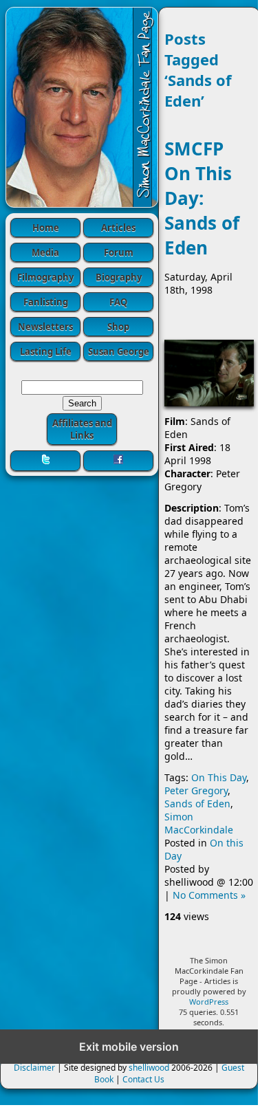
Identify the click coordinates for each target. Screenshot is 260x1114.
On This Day (218, 777)
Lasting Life (46, 351)
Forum (118, 252)
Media (45, 252)
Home (45, 227)
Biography (119, 277)
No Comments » (209, 895)
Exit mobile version (129, 1046)
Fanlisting (45, 302)
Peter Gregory (196, 790)
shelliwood (149, 1067)
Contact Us (143, 1079)
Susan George (118, 351)
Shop (118, 326)
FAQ (118, 302)
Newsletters (45, 326)
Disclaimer (34, 1067)
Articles (118, 227)
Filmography (45, 277)
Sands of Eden (197, 803)
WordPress (208, 1001)
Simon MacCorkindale (198, 823)
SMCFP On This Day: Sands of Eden (201, 198)
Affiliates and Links (82, 429)
